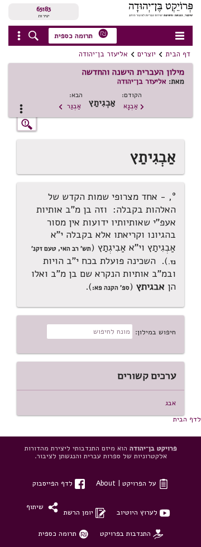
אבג (170, 402)
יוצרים (146, 54)
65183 (43, 8)
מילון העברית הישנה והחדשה (133, 72)
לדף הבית (187, 419)
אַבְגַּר (69, 106)
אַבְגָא (134, 106)
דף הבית (177, 54)
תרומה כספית (81, 34)
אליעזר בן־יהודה (103, 54)
